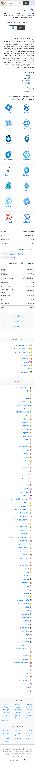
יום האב (28, 502)
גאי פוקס (27, 432)
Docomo (17, 718)
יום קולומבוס (26, 551)
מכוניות (28, 593)
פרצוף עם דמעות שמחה (22, 345)
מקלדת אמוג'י (17, 316)
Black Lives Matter (24, 387)
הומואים (28, 453)
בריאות (28, 419)
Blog (17, 321)
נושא (17, 382)
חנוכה (28, 488)
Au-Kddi (8, 222)
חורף (29, 485)
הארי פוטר (27, 450)
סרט (29, 638)
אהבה (28, 398)
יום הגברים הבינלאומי (23, 520)
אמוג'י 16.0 (17, 741)
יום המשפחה (26, 530)
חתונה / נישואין (25, 492)
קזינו (29, 669)
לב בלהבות (27, 358)
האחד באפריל (25, 446)
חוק (29, 481)
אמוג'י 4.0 (6, 733)
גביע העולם (26, 436)
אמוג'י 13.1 (6, 739)
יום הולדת (27, 523)
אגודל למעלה (26, 365)
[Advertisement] (17, 33)
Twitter (8, 127)
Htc (8, 190)
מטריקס (28, 579)
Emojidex (26, 190)
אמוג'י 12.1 (17, 736)
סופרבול (28, 624)
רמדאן (28, 683)
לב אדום (28, 362)
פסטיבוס (27, 659)
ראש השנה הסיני (24, 680)
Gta (29, 391)
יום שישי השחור (25, 558)
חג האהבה (27, 467)
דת (29, 443)
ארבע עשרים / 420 (24, 412)
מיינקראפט (27, 582)
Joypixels (26, 175)
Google (8, 112)
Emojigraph (29, 718)
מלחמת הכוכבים (24, 600)
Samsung (26, 143)
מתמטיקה (27, 614)
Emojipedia (5, 721)
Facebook (27, 127)
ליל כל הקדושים (25, 565)
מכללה (28, 596)
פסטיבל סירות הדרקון (23, 662)
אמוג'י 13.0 (29, 736)
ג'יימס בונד (27, 422)
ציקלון (13, 257)
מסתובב (12, 254)
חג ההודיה (27, 471)
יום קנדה (27, 554)
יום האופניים (26, 506)
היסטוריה (27, 460)
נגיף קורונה (27, 617)
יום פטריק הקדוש (24, 547)
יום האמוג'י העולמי (24, 513)
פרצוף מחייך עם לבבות (23, 348)
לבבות (28, 561)
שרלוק (28, 690)
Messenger (8, 159)
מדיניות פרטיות (17, 756)
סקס (29, 634)
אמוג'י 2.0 (17, 730)
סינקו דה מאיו (26, 631)
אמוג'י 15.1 (6, 741)
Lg (27, 206)
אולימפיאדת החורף (24, 405)
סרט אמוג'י (27, 641)
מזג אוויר (27, 575)
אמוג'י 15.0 (29, 739)
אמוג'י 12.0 (6, 736)
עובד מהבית (26, 645)
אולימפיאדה (26, 401)
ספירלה (5, 257)
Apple (26, 112)
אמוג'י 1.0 (6, 730)
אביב (29, 394)
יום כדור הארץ (25, 544)
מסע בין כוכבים (25, 603)
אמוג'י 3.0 (29, 730)
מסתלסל (21, 254)
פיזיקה (28, 652)
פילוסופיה (27, 655)
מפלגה (28, 607)
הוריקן (5, 254)
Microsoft (8, 143)
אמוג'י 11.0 (29, 733)
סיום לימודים (26, 628)
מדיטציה (27, 568)
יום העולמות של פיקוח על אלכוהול (18, 537)
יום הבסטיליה (26, 516)
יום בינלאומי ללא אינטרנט (21, 499)
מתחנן (29, 355)
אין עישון (27, 408)
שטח (29, 687)
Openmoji (8, 175)
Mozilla (8, 206)
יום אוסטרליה (26, 495)
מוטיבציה (27, 572)
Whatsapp (26, 159)
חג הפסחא (27, 478)
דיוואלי (28, 439)
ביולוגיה (28, 415)
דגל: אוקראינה (26, 372)
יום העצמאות (26, 540)
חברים (28, 464)
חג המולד (27, 474)
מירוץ (29, 589)
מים (29, 586)
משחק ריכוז (17, 326)
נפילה (28, 621)
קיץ (29, 673)
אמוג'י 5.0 (17, 733)
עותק (21, 27)
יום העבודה (26, 533)
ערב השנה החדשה (24, 648)
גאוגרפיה (27, 425)
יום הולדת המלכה (24, 526)
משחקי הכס (26, 610)
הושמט (28, 457)
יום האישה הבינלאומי (23, 509)
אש (30, 368)
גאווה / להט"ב (25, 429)
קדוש (29, 666)
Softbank (26, 222)
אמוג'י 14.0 (17, 739)
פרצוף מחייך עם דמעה (23, 352)
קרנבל (28, 676)
